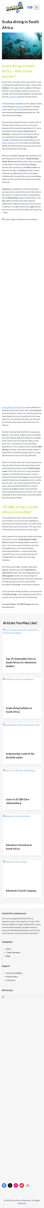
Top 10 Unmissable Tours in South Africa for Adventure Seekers (21, 662)
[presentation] (22, 641)
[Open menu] (36, 7)
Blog (8, 956)
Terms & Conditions (14, 973)
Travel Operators (13, 952)
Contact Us (10, 980)
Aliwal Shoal (20, 106)
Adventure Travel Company (21, 890)
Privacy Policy (12, 976)
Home (8, 949)
